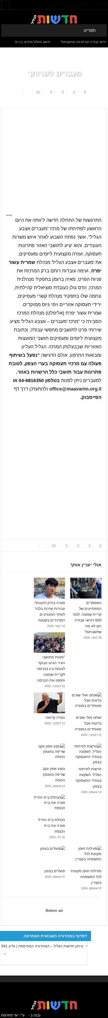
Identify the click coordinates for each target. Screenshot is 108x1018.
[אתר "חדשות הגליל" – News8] (54, 19)
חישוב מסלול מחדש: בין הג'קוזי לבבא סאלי (29, 42)
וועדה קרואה (55, 717)
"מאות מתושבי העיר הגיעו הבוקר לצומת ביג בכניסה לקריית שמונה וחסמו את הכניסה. (50, 668)
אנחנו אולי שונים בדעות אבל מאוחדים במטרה (88, 723)
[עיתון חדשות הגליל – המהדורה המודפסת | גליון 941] (3, 954)
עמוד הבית (92, 104)
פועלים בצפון (54, 871)
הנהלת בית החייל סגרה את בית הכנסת (51, 825)
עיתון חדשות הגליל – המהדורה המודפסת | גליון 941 (42, 946)
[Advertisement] (54, 158)
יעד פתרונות (9, 1015)
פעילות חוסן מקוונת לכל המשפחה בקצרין (86, 877)
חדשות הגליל (71, 104)
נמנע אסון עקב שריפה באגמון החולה (53, 774)
